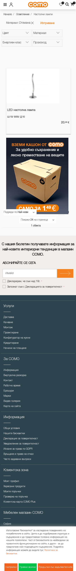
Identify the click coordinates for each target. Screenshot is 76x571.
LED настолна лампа (21, 110)
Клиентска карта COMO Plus (19, 502)
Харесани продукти (14, 486)
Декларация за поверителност (21, 439)
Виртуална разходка (15, 375)
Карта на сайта (12, 406)
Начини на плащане (15, 348)
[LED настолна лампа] (32, 86)
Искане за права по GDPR (18, 449)
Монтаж (8, 327)
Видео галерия (12, 401)
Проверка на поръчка (16, 497)
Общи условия (12, 428)
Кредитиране (11, 343)
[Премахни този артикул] (32, 23)
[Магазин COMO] (38, 4)
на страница (41, 220)
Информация (11, 370)
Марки (7, 396)
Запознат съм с (34, 287)
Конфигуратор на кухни (17, 338)
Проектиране (11, 333)
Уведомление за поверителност (21, 444)
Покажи (25, 220)
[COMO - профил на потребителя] (14, 4)
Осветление (22, 14)
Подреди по (10, 212)
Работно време (12, 386)
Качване (8, 322)
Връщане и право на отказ (18, 454)
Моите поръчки (12, 491)
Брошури (9, 391)
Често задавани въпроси (17, 459)
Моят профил (11, 481)
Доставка (9, 317)
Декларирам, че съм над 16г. (24, 281)
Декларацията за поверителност (43, 287)
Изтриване (47, 23)
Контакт (8, 380)
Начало (8, 14)
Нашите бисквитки (14, 433)
